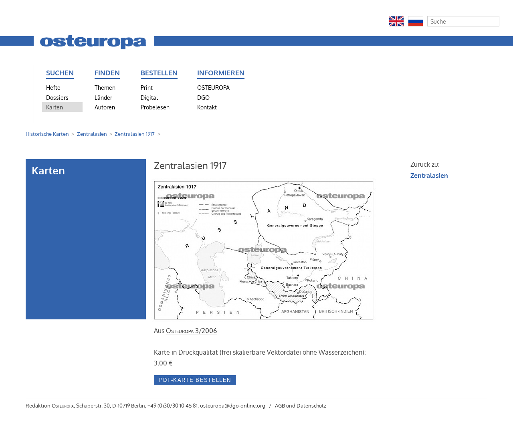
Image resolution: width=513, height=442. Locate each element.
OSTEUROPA (213, 87)
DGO (203, 97)
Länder (103, 97)
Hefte (53, 87)
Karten (54, 107)
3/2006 (191, 331)
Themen (105, 87)
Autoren (105, 107)
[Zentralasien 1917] (265, 320)
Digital (149, 97)
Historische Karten (47, 134)
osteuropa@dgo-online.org (232, 405)
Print (147, 87)
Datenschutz (311, 405)
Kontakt (207, 107)
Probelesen (155, 107)
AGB (280, 405)
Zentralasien (92, 134)
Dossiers (57, 97)
